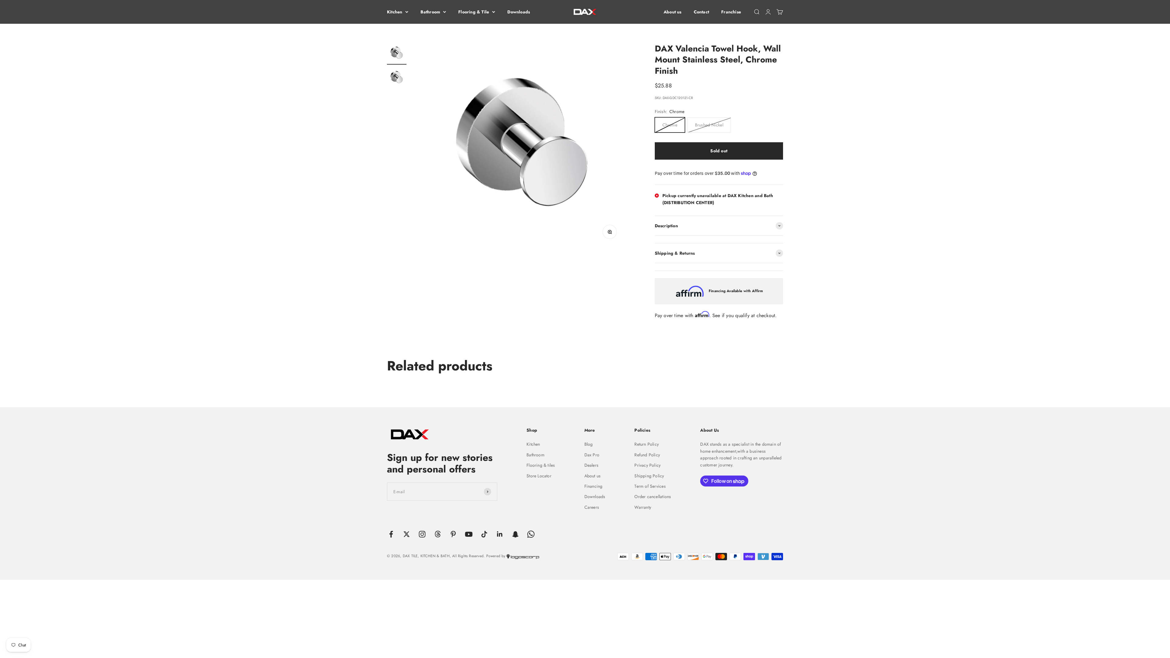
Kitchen (394, 12)
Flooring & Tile (473, 12)
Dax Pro (591, 455)
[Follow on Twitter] (406, 534)
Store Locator (538, 476)
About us (673, 12)
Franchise (731, 12)
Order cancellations (652, 497)
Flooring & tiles (540, 465)
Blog (588, 444)
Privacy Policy (647, 465)
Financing (593, 486)
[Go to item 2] (396, 78)
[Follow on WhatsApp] (531, 534)
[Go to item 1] (396, 54)
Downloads (518, 12)
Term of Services (649, 486)
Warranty (642, 507)
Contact (701, 12)
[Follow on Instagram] (422, 534)
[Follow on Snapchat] (515, 534)
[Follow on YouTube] (469, 534)
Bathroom (430, 12)
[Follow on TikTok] (484, 534)
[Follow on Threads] (438, 534)
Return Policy (646, 444)
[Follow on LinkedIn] (500, 534)
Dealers (591, 465)
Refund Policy (647, 455)
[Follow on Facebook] (391, 534)
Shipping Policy (649, 476)
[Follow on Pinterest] (453, 534)
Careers (591, 507)
